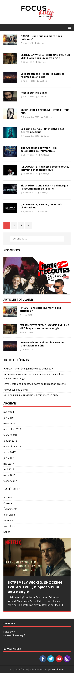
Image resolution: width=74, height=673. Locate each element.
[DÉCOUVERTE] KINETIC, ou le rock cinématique (41, 206)
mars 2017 (9, 475)
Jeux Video (9, 514)
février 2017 (10, 480)
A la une (7, 497)
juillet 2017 (9, 452)
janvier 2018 (10, 440)
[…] (61, 605)
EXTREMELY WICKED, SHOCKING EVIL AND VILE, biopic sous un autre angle (45, 56)
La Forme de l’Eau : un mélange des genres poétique (42, 130)
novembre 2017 (12, 446)
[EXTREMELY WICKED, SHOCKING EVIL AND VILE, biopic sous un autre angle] (10, 332)
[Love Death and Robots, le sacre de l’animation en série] (10, 349)
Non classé (9, 526)
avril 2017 (8, 469)
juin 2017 (8, 457)
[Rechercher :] (37, 239)
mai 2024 (8, 412)
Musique (8, 520)
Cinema (7, 503)
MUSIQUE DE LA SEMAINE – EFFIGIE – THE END (45, 111)
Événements (10, 509)
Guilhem (41, 43)
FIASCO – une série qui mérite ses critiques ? (41, 37)
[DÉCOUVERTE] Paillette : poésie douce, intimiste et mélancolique (45, 168)
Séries (6, 531)
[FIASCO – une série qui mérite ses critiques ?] (10, 314)
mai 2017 (8, 463)
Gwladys (47, 136)
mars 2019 (9, 423)
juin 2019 (8, 417)
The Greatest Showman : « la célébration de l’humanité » (39, 149)
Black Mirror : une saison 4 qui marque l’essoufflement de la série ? (44, 187)
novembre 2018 (12, 429)
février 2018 (10, 435)
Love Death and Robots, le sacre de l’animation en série (43, 75)
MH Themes (58, 669)
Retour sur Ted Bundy (34, 92)
